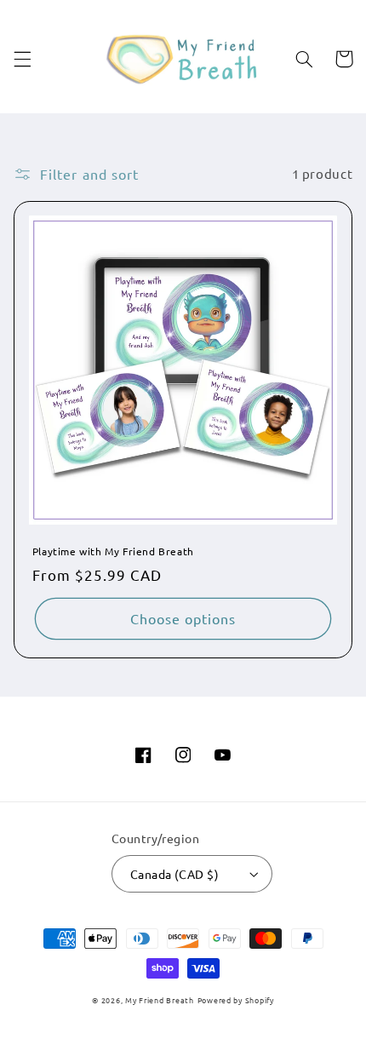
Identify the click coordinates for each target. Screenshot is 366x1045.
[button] (22, 58)
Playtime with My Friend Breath (113, 551)
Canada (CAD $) (174, 873)
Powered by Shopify (235, 1000)
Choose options (183, 618)
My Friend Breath (159, 1000)
